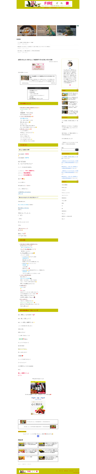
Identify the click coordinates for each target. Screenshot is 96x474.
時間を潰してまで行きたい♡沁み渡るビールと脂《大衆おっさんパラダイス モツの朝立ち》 (34, 46)
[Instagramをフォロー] (38, 436)
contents (37, 88)
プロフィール (61, 470)
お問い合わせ (66, 470)
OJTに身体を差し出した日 (67, 138)
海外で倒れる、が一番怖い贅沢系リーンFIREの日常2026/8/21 (29, 50)
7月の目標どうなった (33, 90)
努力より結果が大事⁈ (34, 93)
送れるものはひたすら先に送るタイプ (37, 95)
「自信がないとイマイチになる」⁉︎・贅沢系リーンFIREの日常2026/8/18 (70, 143)
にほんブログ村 (38, 399)
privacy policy (71, 470)
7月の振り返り (32, 92)
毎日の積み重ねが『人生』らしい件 (36, 98)
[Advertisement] (48, 17)
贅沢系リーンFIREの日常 (22, 431)
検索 (62, 147)
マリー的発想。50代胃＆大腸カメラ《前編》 (26, 42)
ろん (70, 68)
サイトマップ (77, 470)
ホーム (57, 470)
